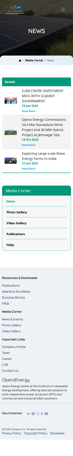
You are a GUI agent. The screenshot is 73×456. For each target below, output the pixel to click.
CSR (5, 365)
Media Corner (34, 60)
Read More (28, 111)
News (10, 201)
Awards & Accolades (16, 291)
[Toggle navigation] (63, 9)
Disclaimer (57, 433)
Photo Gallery (16, 212)
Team (6, 353)
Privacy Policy (11, 433)
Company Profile (14, 347)
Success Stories (13, 297)
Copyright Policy (35, 433)
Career (7, 359)
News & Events (12, 319)
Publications (15, 234)
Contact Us (10, 371)
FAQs (10, 245)
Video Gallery (16, 223)
